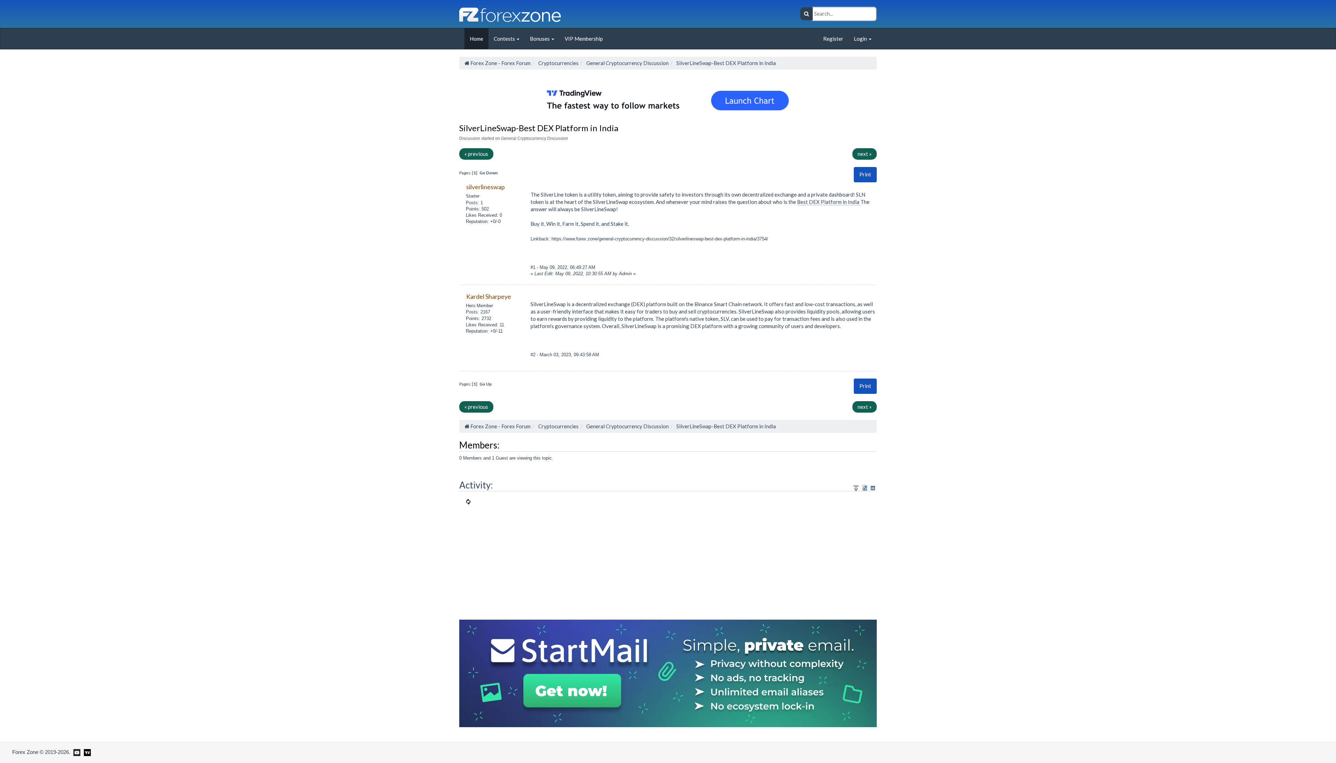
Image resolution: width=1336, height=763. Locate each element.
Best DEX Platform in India (828, 202)
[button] (865, 174)
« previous (476, 154)
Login (861, 38)
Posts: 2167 (478, 312)
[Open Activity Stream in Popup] (856, 487)
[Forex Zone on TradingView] (86, 752)
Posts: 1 (474, 202)
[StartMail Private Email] (668, 672)
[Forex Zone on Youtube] (76, 752)
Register (833, 38)
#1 (534, 267)
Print (865, 174)
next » (865, 154)
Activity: (476, 485)
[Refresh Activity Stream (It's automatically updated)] (864, 487)
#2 (534, 354)
